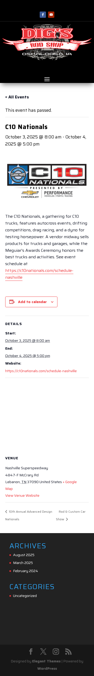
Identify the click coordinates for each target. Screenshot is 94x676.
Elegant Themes (46, 661)
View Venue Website (22, 495)
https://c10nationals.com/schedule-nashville (41, 371)
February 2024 (25, 571)
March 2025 (23, 563)
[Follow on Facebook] (43, 15)
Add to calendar (32, 302)
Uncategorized (25, 596)
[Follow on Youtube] (51, 15)
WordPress (47, 668)
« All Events (17, 97)
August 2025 (23, 555)
